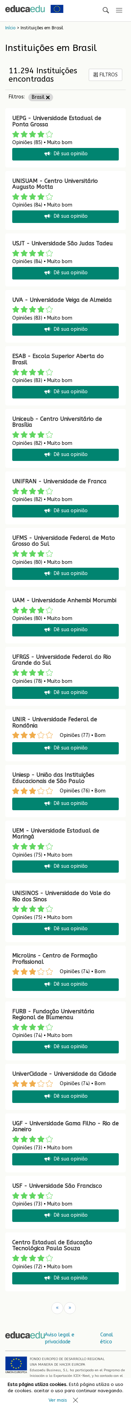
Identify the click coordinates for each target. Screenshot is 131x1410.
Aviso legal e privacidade (59, 1338)
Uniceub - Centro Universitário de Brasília (57, 422)
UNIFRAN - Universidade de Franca (59, 481)
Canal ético (106, 1338)
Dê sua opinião (71, 154)
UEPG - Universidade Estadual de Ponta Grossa (56, 121)
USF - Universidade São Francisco (57, 1186)
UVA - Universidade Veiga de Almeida (62, 300)
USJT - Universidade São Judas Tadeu (62, 243)
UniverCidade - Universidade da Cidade (64, 1073)
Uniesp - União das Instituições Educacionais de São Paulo (53, 777)
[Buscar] (105, 10)
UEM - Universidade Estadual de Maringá (55, 833)
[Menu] (119, 10)
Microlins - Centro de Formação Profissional (54, 958)
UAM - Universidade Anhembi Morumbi (64, 600)
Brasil (39, 97)
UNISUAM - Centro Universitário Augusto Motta (55, 184)
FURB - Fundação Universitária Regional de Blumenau (53, 1014)
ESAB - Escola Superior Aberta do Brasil (58, 359)
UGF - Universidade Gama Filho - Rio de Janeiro (65, 1126)
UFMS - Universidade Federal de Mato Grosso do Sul (63, 541)
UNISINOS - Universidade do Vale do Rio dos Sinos (61, 896)
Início (10, 27)
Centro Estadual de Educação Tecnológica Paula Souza (52, 1245)
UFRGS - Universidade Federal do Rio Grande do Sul (61, 660)
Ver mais (58, 1400)
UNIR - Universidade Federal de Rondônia (54, 722)
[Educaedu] (25, 8)
